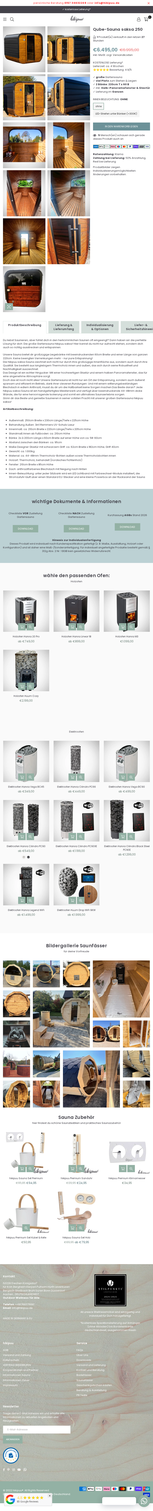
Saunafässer (84, 1380)
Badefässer (84, 1375)
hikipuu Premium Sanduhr (76, 1178)
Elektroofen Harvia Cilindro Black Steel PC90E (127, 847)
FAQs (79, 1350)
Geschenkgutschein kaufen (94, 1385)
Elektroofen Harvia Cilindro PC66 (76, 786)
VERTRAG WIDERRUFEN (17, 1365)
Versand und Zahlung (17, 1355)
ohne (98, 106)
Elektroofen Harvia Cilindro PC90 (26, 846)
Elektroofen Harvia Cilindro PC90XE (76, 846)
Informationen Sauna (16, 1375)
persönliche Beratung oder (76, 3)
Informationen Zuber (16, 1380)
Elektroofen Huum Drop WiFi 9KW (76, 910)
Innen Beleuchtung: (110, 99)
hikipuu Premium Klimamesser (127, 1178)
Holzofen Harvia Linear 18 (76, 636)
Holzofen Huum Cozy (26, 696)
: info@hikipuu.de (22, 1308)
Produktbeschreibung (24, 325)
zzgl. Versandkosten (119, 55)
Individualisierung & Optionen (100, 327)
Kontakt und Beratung (90, 1370)
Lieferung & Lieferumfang (64, 327)
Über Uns (82, 1355)
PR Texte (81, 1395)
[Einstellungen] (138, 19)
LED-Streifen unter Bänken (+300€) (116, 113)
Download (25, 529)
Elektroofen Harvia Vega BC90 (127, 786)
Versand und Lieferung (91, 1365)
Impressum (10, 1385)
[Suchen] (12, 19)
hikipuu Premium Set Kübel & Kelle (26, 1237)
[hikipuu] (10, 1504)
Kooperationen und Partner (20, 1370)
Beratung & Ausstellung (91, 1390)
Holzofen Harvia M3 (126, 636)
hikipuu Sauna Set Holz (76, 1237)
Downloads (83, 1360)
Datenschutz (11, 1360)
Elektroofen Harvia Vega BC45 (26, 786)
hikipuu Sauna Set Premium (26, 1178)
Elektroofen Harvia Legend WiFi (26, 910)
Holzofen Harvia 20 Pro (26, 636)
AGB (5, 1350)
